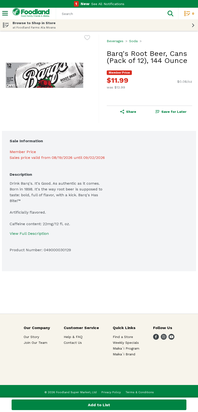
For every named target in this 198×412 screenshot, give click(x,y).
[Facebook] (156, 338)
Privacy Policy (111, 392)
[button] (170, 13)
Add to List (99, 405)
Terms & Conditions (140, 392)
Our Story (31, 337)
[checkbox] (87, 38)
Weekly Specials (126, 342)
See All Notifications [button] (107, 4)
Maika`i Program (126, 348)
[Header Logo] (30, 14)
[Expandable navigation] (5, 13)
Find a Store (123, 337)
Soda (133, 41)
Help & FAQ (73, 337)
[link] (170, 111)
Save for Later (173, 112)
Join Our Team (35, 342)
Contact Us (73, 342)
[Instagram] (164, 338)
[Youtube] (171, 338)
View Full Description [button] (29, 233)
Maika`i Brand (124, 354)
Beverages (115, 41)
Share (131, 112)
